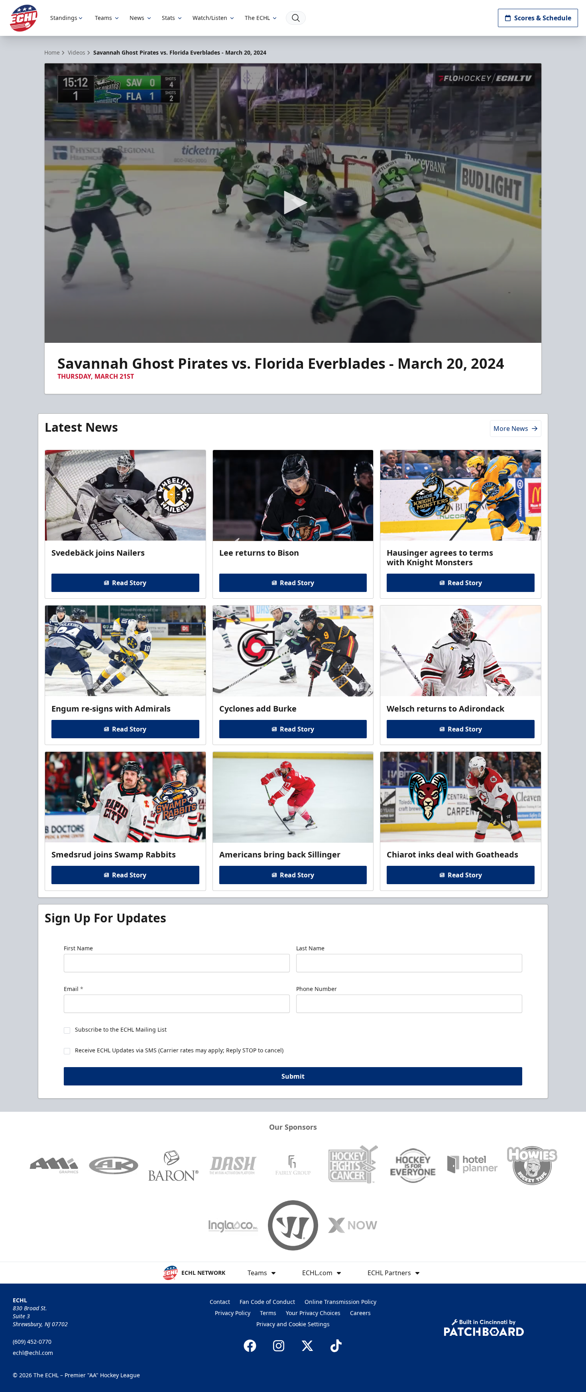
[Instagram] (278, 1346)
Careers (360, 1313)
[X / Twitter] (307, 1346)
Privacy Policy (232, 1313)
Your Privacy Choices (313, 1313)
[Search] (296, 18)
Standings (63, 18)
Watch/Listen (210, 18)
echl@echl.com (33, 1353)
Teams (103, 18)
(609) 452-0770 (32, 1341)
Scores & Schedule (542, 18)
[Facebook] (250, 1346)
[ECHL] (23, 18)
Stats (168, 18)
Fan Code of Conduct (267, 1301)
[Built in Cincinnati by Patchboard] (484, 1327)
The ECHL (257, 18)
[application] (293, 203)
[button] (293, 202)
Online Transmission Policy (340, 1301)
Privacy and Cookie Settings (293, 1324)
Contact (220, 1301)
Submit (293, 1076)
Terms (268, 1313)
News (137, 18)
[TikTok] (336, 1346)
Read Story (129, 582)
